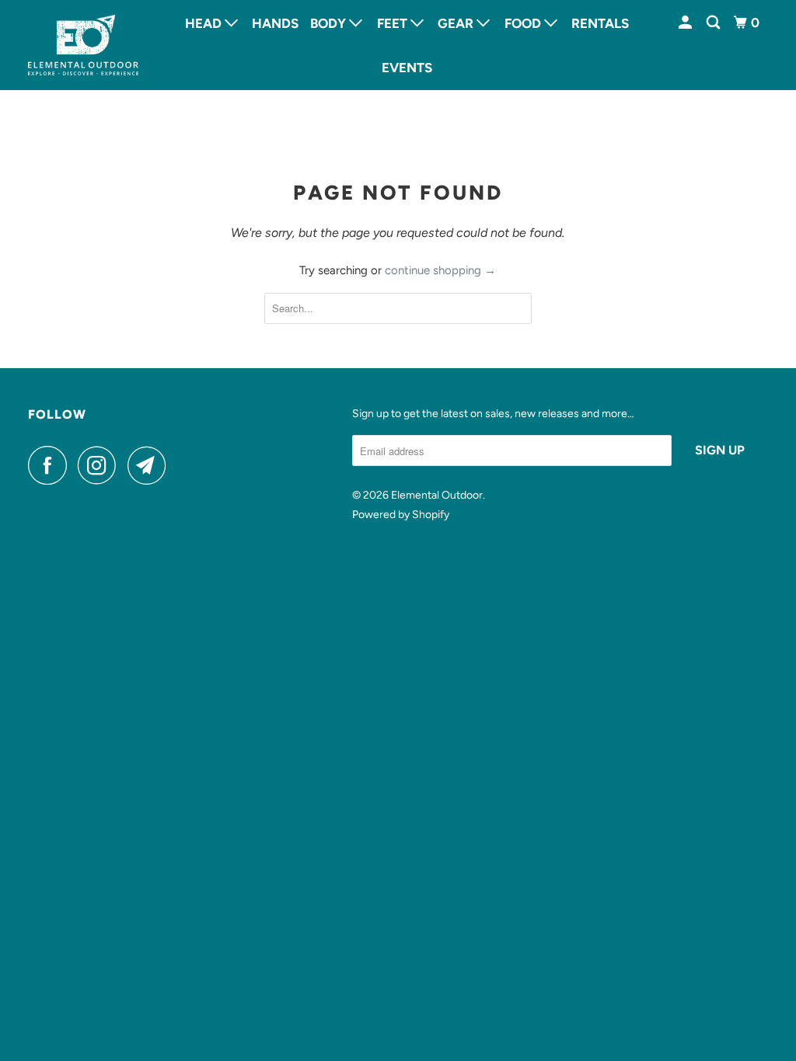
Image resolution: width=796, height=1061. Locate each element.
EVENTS (407, 67)
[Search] (714, 23)
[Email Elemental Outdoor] (150, 465)
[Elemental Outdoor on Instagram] (101, 465)
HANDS (275, 23)
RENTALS (600, 23)
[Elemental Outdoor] (83, 45)
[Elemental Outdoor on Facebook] (51, 465)
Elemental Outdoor (437, 495)
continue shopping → (440, 270)
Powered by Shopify (400, 514)
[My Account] (686, 23)
